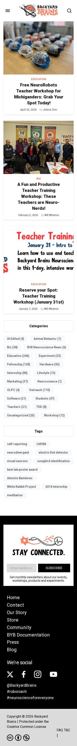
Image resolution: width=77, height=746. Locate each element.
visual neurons (17, 461)
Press (13, 642)
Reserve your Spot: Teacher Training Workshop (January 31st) (38, 296)
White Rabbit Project (21, 486)
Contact (15, 605)
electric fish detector (53, 452)
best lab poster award (22, 469)
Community (19, 627)
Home (13, 597)
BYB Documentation (28, 635)
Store (12, 620)
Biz (38, 178)
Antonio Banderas (20, 478)
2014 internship (56, 486)
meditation (15, 495)
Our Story (17, 612)
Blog (12, 649)
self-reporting (17, 444)
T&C (67, 730)
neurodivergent (18, 452)
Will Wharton (51, 215)
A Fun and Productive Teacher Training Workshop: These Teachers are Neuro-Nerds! (38, 196)
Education (38, 79)
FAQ (60, 730)
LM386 (41, 444)
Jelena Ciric (50, 109)
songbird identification (53, 461)
